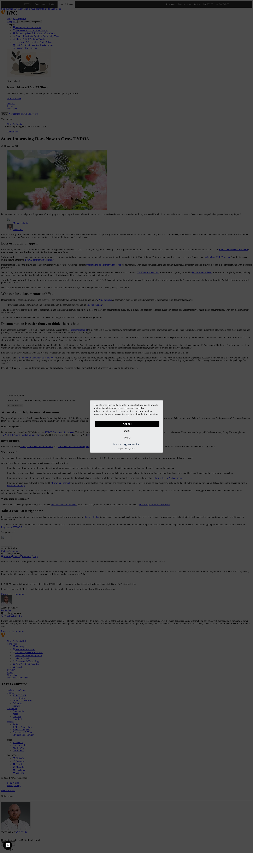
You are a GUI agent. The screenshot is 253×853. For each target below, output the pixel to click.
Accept (127, 423)
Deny (127, 430)
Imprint (120, 449)
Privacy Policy (130, 449)
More (127, 437)
